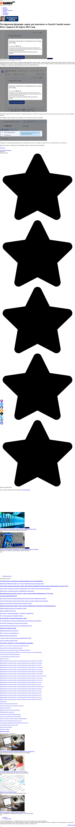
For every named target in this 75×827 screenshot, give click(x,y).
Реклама (5, 817)
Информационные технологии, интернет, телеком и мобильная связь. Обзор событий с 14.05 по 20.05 (21, 699)
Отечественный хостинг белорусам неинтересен (10, 654)
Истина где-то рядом (4, 658)
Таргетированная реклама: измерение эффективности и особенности (17, 751)
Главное (5, 7)
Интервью (5, 14)
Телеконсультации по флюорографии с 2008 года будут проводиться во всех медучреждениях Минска (21, 652)
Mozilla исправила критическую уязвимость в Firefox (13, 608)
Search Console (7, 150)
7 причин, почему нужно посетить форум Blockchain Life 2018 (15, 638)
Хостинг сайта (71, 825)
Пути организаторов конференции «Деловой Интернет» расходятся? (14, 722)
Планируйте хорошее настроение (8, 792)
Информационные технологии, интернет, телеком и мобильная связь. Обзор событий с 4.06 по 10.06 (20, 692)
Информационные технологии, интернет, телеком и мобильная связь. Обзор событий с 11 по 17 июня (21, 690)
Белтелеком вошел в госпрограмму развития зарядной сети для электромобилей (21, 581)
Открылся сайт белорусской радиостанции (9, 703)
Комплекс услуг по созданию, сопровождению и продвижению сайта (14, 645)
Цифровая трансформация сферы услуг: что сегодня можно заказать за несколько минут (22, 583)
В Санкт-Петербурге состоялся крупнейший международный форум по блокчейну (20, 620)
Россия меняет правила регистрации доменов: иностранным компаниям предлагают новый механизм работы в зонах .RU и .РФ (34, 586)
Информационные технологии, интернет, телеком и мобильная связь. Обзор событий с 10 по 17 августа (21, 680)
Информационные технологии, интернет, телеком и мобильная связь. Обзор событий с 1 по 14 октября (21, 669)
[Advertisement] (37, 502)
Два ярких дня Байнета (4, 729)
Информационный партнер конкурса (9, 630)
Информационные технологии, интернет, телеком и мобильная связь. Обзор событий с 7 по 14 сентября (21, 673)
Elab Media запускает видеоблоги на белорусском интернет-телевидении (15, 650)
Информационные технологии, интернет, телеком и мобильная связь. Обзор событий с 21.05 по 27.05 (21, 697)
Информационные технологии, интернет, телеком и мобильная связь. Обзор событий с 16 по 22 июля (21, 682)
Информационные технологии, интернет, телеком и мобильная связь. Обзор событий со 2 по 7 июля (20, 684)
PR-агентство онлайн (4, 731)
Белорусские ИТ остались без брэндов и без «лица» (13, 618)
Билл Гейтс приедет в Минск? (6, 727)
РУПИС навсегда (3, 701)
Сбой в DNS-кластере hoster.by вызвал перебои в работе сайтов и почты (18, 529)
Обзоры (5, 11)
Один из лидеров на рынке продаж (9, 640)
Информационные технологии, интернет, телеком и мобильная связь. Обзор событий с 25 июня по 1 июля (21, 686)
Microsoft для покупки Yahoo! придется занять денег (11, 720)
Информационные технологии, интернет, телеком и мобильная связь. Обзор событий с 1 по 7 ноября (20, 665)
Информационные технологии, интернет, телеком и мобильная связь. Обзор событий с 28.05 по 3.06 (20, 695)
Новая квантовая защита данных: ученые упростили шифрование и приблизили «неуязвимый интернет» (28, 606)
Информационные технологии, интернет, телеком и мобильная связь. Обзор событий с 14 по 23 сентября (21, 671)
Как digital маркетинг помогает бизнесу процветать (13, 812)
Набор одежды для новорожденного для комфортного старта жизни (17, 591)
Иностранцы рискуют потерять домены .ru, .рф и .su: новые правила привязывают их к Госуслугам (26, 593)
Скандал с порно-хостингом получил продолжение (10, 716)
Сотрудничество (7, 818)
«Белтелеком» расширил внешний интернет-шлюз (10, 714)
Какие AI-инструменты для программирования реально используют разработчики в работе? (23, 598)
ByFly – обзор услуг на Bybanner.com (9, 633)
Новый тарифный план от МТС (8, 610)
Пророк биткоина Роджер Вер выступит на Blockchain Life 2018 (16, 625)
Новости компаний (8, 10)
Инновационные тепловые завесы (8, 635)
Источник (2, 147)
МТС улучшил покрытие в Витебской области (11, 615)
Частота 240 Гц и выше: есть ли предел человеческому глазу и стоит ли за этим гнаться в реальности (25, 588)
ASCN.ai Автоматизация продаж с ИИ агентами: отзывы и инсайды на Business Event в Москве (24, 601)
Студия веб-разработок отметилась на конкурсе (10, 656)
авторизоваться (26, 489)
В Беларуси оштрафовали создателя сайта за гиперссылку (12, 705)
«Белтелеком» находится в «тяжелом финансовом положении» (16, 643)
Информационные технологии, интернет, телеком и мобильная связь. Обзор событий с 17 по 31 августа (21, 677)
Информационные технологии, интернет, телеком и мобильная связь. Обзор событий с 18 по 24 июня (21, 688)
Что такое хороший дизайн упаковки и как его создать (13, 771)
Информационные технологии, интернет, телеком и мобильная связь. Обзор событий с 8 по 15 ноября (21, 663)
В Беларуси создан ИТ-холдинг (8, 628)
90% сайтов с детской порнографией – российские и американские (17, 613)
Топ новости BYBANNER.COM (8, 596)
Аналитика (5, 13)
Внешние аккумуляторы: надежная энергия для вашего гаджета (16, 603)
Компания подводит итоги (5, 707)
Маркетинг (50, 58)
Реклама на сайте (7, 576)
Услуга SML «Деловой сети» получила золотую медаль (14, 623)
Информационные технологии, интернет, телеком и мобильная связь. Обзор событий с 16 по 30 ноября (21, 660)
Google (1, 150)
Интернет (5, 9)
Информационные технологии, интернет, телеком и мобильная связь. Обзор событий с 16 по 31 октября (21, 667)
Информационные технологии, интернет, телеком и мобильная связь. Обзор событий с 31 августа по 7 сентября (23, 675)
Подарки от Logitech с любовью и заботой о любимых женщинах (13, 718)
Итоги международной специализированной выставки (11, 647)
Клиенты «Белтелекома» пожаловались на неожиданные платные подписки (19, 549)
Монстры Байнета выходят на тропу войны (9, 724)
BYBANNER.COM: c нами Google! (7, 712)
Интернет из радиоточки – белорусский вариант (10, 710)
